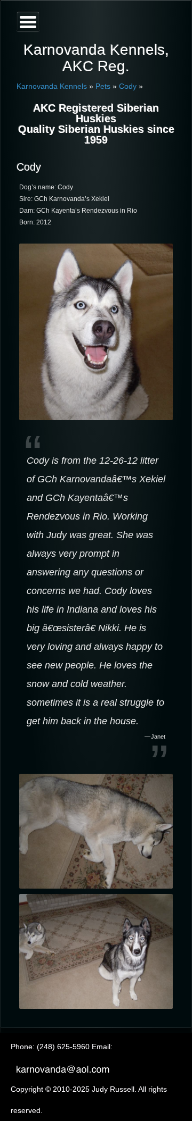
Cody (128, 86)
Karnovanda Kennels (52, 86)
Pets (102, 86)
